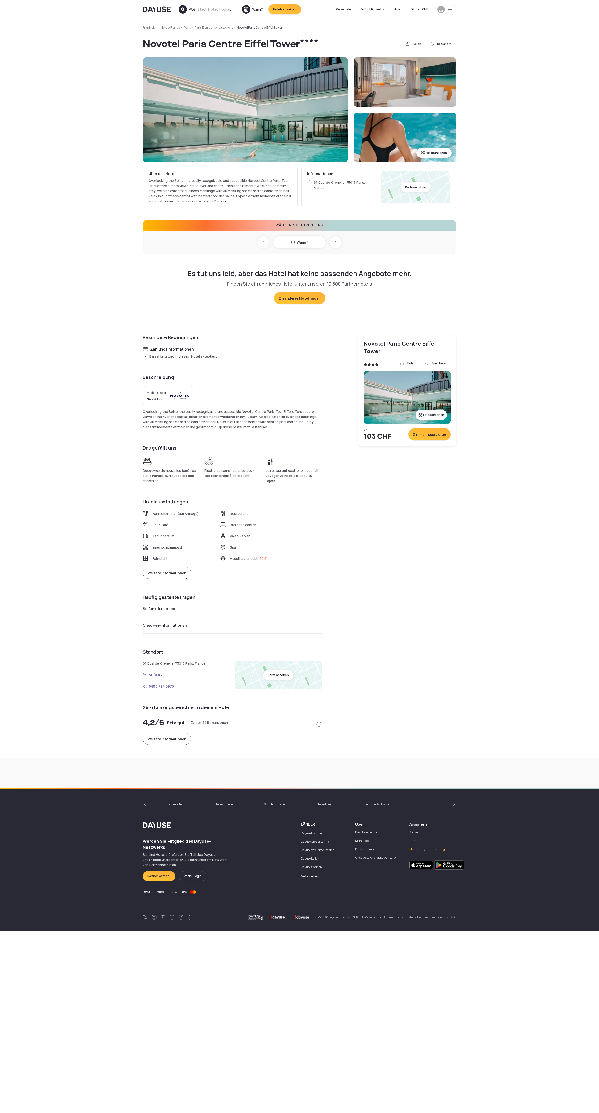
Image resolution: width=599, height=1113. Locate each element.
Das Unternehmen (367, 832)
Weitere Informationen (167, 573)
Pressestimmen (365, 849)
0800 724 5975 (161, 686)
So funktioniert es (159, 608)
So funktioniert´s (372, 9)
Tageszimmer (224, 804)
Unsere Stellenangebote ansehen (376, 858)
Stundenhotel (173, 804)
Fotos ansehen (436, 153)
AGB (453, 917)
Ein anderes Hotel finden (300, 298)
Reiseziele (343, 9)
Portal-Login (192, 876)
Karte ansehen (415, 187)
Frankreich (150, 27)
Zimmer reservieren (429, 434)
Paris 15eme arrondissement (214, 27)
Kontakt (414, 832)
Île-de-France (170, 27)
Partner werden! (159, 876)
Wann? (302, 242)
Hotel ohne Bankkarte (375, 804)
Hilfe (397, 9)
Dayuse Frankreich (313, 833)
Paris (187, 27)
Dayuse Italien (310, 858)
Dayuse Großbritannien (316, 842)
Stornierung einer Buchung (427, 849)
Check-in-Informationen (165, 625)
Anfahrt (155, 674)
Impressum (391, 917)
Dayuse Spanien (311, 867)
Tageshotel (325, 804)
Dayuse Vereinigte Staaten (317, 850)
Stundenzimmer (274, 804)
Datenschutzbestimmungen (424, 917)
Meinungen (362, 841)
